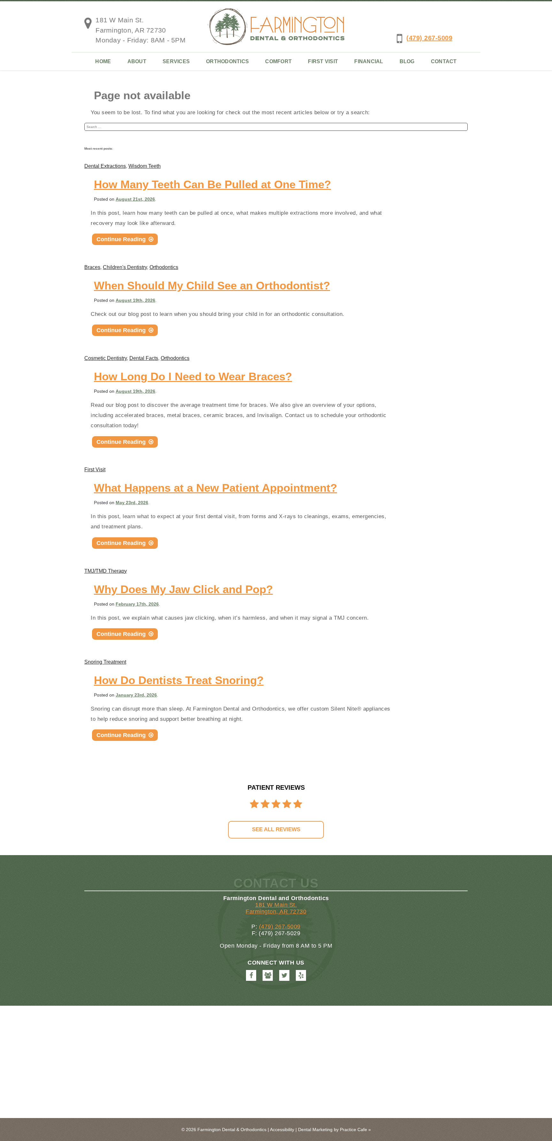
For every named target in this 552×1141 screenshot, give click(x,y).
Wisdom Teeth (144, 166)
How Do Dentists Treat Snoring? (179, 680)
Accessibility (282, 1129)
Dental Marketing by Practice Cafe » (334, 1129)
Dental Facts (143, 358)
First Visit (323, 61)
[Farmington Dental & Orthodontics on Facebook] (251, 975)
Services (176, 61)
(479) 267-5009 (429, 37)
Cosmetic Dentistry (105, 358)
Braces (92, 267)
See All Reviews (276, 829)
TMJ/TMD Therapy (105, 571)
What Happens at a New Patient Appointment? (215, 487)
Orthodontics (227, 61)
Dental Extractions (105, 166)
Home (103, 61)
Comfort (278, 61)
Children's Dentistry (125, 267)
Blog (407, 61)
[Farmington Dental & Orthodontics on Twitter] (284, 975)
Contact (444, 61)
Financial (368, 61)
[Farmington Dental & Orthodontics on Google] (268, 975)
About (136, 61)
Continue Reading (124, 240)
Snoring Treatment (105, 662)
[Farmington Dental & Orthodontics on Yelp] (301, 975)
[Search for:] (276, 127)
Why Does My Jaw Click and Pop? (183, 589)
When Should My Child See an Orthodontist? (212, 285)
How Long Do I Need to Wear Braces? (193, 376)
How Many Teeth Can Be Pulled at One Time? (212, 184)
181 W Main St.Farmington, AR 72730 (276, 908)
